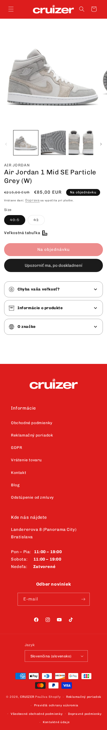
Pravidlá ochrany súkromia (56, 705)
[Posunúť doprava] (101, 144)
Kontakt (18, 472)
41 (39, 221)
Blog (15, 485)
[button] (11, 9)
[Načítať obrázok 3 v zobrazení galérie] (81, 142)
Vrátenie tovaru (26, 460)
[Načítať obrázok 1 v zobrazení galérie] (25, 142)
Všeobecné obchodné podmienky (37, 714)
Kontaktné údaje (56, 722)
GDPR (16, 447)
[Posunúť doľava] (6, 144)
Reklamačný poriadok (32, 435)
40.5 (17, 221)
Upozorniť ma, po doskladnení (53, 265)
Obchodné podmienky (31, 423)
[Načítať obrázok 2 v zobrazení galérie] (53, 142)
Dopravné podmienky (85, 714)
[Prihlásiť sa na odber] (83, 599)
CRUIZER (27, 697)
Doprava (32, 200)
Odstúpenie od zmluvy (32, 497)
